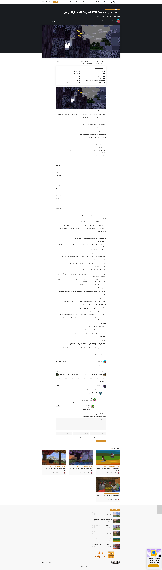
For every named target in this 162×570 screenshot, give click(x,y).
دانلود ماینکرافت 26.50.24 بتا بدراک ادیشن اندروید (103, 525)
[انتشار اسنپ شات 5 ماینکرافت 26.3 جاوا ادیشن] (54, 457)
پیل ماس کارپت (100, 76)
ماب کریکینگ (100, 78)
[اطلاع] (51, 2)
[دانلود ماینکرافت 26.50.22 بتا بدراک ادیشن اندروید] (116, 546)
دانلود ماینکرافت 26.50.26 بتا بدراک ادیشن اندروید (103, 513)
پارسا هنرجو (88, 405)
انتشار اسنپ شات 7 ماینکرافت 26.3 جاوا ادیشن (108, 469)
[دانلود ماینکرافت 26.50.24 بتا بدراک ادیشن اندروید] (116, 527)
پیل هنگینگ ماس (74, 76)
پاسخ (57, 385)
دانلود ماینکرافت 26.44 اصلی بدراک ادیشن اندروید (103, 519)
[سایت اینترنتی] (60, 361)
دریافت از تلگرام (154, 566)
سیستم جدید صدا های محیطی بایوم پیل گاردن (94, 80)
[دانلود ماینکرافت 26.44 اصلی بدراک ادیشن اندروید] (116, 521)
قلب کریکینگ (75, 78)
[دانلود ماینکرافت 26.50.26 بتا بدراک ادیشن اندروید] (116, 514)
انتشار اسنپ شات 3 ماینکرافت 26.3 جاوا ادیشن (108, 496)
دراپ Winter (101, 71)
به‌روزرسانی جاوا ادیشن (116, 9)
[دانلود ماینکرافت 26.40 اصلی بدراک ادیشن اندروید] (116, 533)
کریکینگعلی (95, 392)
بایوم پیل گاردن (75, 71)
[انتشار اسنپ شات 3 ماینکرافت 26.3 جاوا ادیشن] (108, 484)
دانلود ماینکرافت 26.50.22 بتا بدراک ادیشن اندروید (103, 544)
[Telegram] (56, 361)
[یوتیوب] (59, 361)
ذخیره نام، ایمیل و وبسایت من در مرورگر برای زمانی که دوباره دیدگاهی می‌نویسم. (92, 437)
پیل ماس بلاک (75, 73)
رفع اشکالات (101, 82)
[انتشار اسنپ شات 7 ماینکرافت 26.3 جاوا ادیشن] (108, 457)
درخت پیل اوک (100, 73)
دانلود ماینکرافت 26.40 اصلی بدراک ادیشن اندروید (103, 532)
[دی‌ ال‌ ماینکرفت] (114, 2)
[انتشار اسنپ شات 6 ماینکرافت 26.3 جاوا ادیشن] (81, 457)
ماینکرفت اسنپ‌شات (109, 9)
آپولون (112, 20)
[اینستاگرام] (57, 361)
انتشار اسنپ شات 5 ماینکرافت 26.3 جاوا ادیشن (54, 469)
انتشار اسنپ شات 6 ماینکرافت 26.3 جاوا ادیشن (81, 469)
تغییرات (77, 80)
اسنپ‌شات (96, 354)
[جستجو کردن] (49, 2)
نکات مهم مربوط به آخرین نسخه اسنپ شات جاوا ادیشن (69, 82)
